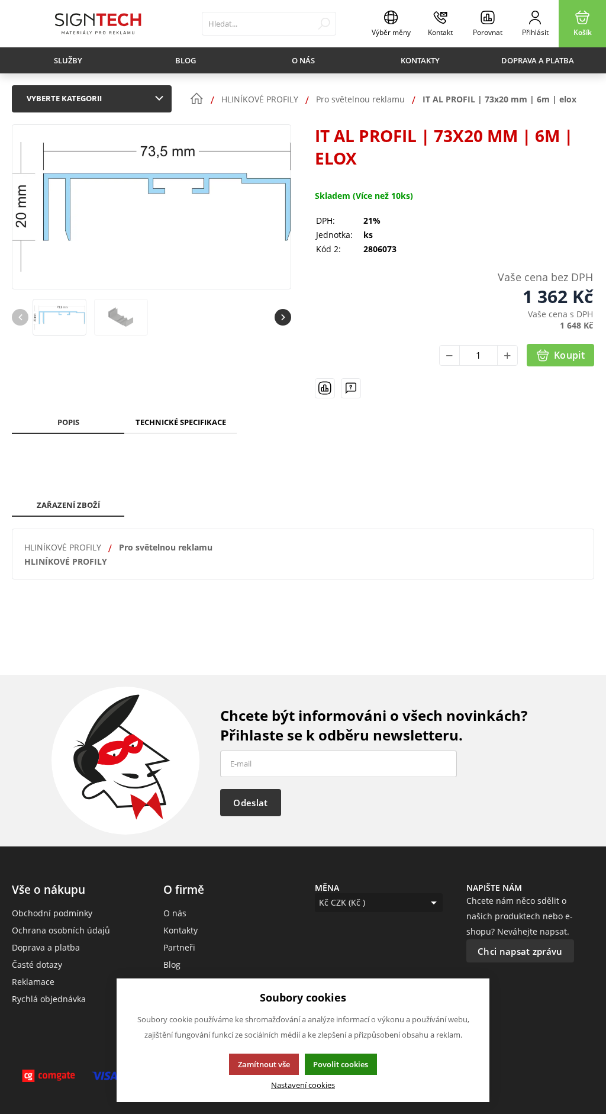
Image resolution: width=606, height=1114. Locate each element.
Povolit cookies (340, 1064)
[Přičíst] (507, 355)
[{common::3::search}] (324, 24)
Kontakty (420, 60)
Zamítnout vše (264, 1064)
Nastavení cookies (303, 1085)
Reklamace (33, 981)
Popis (68, 422)
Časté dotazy (37, 964)
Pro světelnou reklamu (165, 547)
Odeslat (250, 803)
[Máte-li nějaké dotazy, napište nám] (351, 388)
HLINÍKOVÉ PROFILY (62, 547)
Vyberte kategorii (64, 98)
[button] (283, 317)
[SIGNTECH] (98, 23)
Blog (185, 60)
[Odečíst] (449, 355)
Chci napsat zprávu (520, 951)
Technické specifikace (181, 422)
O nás (303, 60)
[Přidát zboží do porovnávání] (325, 388)
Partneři (179, 947)
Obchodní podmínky (52, 913)
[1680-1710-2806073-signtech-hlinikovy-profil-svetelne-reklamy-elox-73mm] (151, 207)
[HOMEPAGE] (196, 98)
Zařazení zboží (68, 505)
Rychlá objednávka (49, 998)
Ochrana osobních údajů (61, 930)
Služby (68, 60)
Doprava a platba (537, 60)
